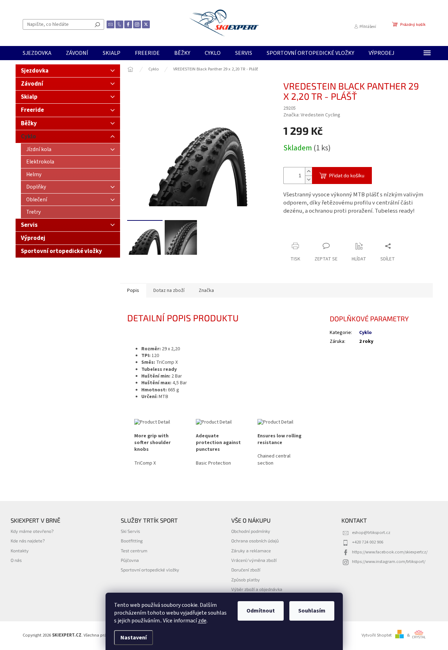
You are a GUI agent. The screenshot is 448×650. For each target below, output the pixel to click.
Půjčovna (130, 560)
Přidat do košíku (346, 175)
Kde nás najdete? (28, 540)
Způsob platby (245, 579)
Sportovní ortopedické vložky (61, 251)
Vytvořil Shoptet (377, 635)
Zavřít (320, 232)
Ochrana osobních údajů (255, 540)
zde (202, 621)
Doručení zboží (245, 570)
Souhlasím (311, 611)
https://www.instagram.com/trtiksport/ (388, 561)
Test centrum (134, 550)
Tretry (33, 212)
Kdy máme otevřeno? (32, 531)
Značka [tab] (206, 290)
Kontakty (20, 550)
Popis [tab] (133, 290)
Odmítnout (260, 611)
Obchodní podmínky (250, 531)
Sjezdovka (35, 71)
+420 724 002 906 (367, 542)
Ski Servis (130, 531)
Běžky (29, 123)
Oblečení (36, 199)
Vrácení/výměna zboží (254, 560)
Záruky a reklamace (251, 550)
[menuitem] (37, 53)
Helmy (33, 174)
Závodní (32, 84)
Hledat (97, 24)
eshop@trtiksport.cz (371, 532)
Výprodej (33, 238)
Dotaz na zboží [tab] (169, 290)
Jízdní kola (38, 149)
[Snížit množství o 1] (308, 180)
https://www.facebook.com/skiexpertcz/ (389, 552)
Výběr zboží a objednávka (256, 589)
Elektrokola (40, 162)
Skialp (29, 97)
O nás (16, 560)
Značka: (311, 115)
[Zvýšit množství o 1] (308, 171)
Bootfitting (132, 540)
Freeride (32, 110)
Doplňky (36, 187)
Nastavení (133, 638)
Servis (29, 225)
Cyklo (28, 136)
